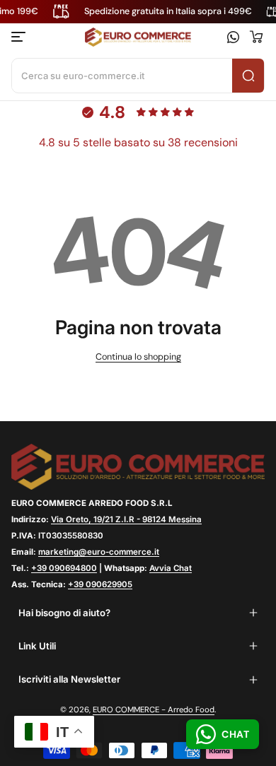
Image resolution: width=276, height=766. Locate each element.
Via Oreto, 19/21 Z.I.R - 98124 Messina (126, 519)
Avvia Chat (170, 568)
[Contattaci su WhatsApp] (233, 37)
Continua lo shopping (138, 357)
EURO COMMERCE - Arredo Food (153, 710)
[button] (256, 36)
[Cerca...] (248, 76)
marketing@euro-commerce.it (98, 552)
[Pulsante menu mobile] (19, 36)
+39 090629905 (100, 584)
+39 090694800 (64, 568)
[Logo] (138, 37)
